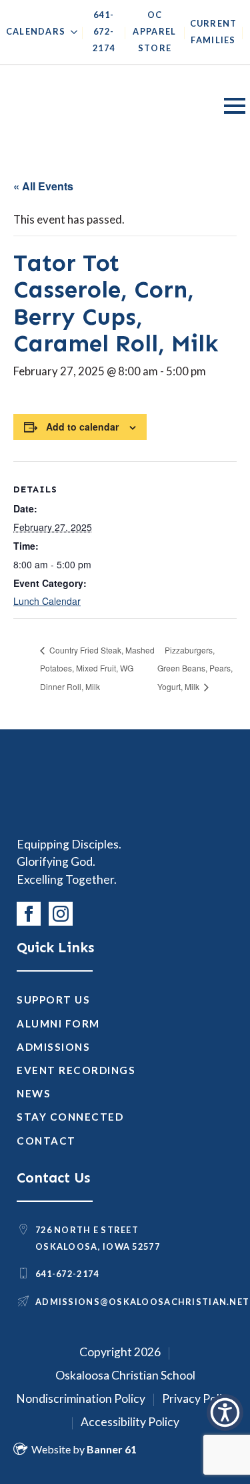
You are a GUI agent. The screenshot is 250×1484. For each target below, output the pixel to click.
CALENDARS (36, 31)
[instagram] (61, 914)
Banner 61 (112, 1449)
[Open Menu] (234, 105)
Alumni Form (58, 1023)
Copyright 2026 (120, 1352)
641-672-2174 (104, 31)
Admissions (53, 1047)
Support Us (53, 1000)
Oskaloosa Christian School (125, 1375)
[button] (225, 1412)
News (34, 1093)
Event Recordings (76, 1070)
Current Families (213, 31)
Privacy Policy (198, 1398)
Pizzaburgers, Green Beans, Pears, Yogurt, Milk (195, 668)
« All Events (43, 186)
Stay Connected (70, 1117)
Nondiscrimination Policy (80, 1398)
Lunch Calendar (47, 601)
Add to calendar (82, 426)
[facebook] (29, 914)
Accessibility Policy (130, 1422)
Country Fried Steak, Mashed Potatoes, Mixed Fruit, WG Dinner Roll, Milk (97, 668)
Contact (46, 1141)
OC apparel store (154, 31)
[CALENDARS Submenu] (71, 35)
